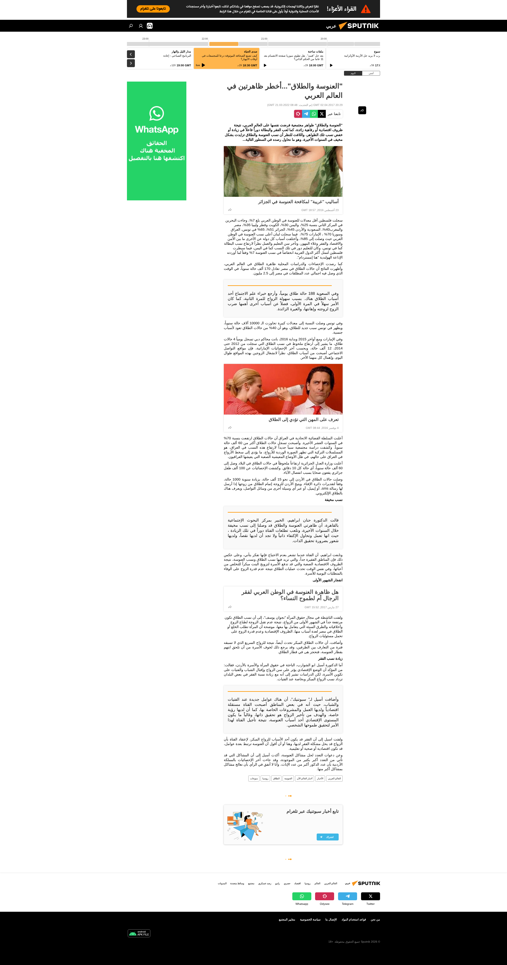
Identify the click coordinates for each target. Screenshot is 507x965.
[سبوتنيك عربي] (360, 30)
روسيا (265, 778)
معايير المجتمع (287, 919)
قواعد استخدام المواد (354, 919)
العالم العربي (334, 778)
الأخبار (320, 778)
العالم (317, 883)
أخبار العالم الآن (304, 778)
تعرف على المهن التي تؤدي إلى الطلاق (304, 419)
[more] (230, 210)
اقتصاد (297, 883)
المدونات (222, 883)
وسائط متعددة (237, 883)
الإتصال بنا (331, 919)
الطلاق (276, 778)
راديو (277, 883)
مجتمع (251, 883)
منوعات (254, 778)
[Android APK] (139, 933)
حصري (287, 883)
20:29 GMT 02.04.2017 (328, 105)
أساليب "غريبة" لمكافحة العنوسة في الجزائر (298, 201)
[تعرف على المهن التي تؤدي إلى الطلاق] (283, 389)
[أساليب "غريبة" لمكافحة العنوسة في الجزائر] (283, 171)
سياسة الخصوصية (310, 919)
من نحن (375, 919)
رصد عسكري (264, 883)
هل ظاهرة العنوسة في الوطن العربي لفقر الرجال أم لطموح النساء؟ (290, 595)
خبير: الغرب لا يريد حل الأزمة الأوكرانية (367, 55)
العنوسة (288, 778)
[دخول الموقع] (141, 26)
